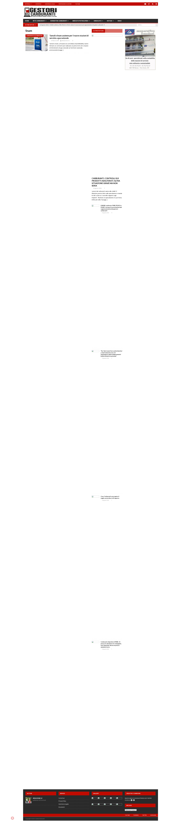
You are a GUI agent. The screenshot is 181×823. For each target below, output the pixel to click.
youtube (127, 815)
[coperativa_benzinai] (140, 69)
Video (120, 21)
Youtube (77, 4)
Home (27, 21)
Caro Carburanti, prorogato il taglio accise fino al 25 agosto (110, 497)
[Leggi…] (60, 50)
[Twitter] (152, 4)
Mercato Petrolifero (80, 21)
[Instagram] (156, 4)
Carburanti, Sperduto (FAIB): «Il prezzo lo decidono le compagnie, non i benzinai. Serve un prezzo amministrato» (111, 644)
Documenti (62, 807)
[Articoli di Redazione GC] (28, 802)
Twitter (144, 815)
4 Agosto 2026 (105, 500)
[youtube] (145, 4)
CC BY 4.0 (127, 800)
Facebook (136, 815)
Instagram (153, 815)
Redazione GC (66, 41)
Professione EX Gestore (65, 4)
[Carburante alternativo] (36, 42)
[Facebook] (149, 4)
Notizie (109, 21)
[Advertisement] (123, 12)
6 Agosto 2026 (97, 188)
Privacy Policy (62, 801)
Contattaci (38, 4)
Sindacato (97, 21)
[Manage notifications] (12, 818)
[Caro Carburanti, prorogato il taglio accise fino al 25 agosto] (95, 566)
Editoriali (27, 4)
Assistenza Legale (50, 4)
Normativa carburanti (58, 21)
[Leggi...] (104, 200)
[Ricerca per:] (146, 25)
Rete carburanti (39, 21)
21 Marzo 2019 (55, 41)
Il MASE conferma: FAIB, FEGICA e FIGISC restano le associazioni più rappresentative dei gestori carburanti (111, 208)
